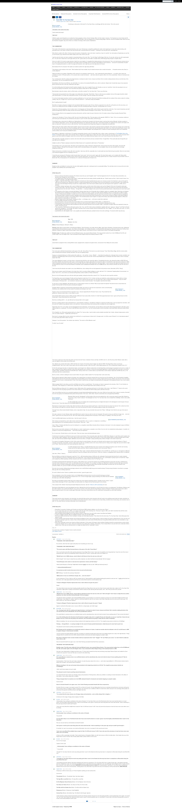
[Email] (57, 17)
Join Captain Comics (57, 531)
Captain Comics (63, 21)
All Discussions (55, 14)
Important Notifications (94, 14)
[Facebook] (60, 17)
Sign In (179, 1)
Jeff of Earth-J (58, 539)
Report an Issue (117, 806)
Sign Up (175, 1)
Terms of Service (126, 806)
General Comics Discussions (80, 14)
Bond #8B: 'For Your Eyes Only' (65, 20)
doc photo (58, 699)
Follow (128, 534)
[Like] (128, 17)
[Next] (95, 801)
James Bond (79, 21)
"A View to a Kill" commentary (96, 484)
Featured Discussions (66, 14)
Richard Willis (58, 608)
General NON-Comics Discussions (110, 14)
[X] (53, 17)
